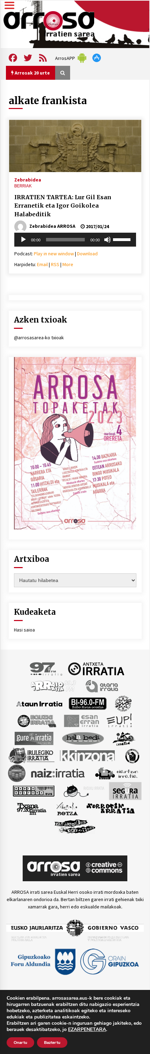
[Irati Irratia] (124, 738)
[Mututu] (107, 239)
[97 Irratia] (46, 668)
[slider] (123, 239)
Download (87, 253)
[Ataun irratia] (39, 703)
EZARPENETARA (87, 1029)
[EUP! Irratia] (119, 721)
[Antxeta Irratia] (96, 668)
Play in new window (54, 253)
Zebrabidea (27, 179)
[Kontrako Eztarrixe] (132, 755)
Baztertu (52, 1042)
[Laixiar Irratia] (16, 773)
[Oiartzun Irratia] (116, 773)
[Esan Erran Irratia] (81, 721)
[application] (75, 240)
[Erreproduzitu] (23, 239)
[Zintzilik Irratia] (75, 826)
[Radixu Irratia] (83, 791)
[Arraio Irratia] (54, 686)
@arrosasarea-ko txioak (39, 337)
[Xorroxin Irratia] (110, 808)
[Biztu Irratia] (123, 703)
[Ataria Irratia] (102, 686)
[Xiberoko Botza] (67, 808)
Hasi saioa (24, 630)
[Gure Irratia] (34, 738)
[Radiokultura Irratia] (33, 791)
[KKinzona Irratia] (88, 755)
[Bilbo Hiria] (87, 703)
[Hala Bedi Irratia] (83, 738)
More (67, 264)
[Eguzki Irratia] (36, 721)
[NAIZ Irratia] (58, 773)
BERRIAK (23, 186)
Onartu (20, 1042)
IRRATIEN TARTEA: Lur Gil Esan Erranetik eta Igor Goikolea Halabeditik (62, 206)
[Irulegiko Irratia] (31, 755)
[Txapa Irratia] (31, 808)
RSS (55, 264)
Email (42, 264)
